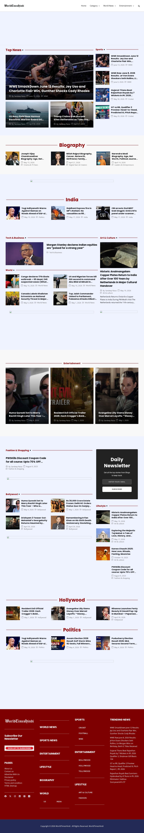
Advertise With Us (12, 774)
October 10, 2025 (121, 557)
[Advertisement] (72, 28)
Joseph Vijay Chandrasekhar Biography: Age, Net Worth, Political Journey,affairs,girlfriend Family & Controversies (34, 160)
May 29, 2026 (119, 116)
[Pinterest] (24, 796)
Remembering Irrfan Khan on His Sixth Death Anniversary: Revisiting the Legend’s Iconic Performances (78, 523)
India (86, 217)
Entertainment (125, 5)
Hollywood (42, 617)
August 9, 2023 (32, 466)
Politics (41, 217)
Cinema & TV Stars (31, 165)
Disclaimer (9, 777)
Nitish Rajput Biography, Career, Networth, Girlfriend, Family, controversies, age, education (79, 159)
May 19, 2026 (29, 217)
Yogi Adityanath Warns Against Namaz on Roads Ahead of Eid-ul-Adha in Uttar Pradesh (34, 212)
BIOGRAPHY (47, 780)
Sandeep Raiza (19, 96)
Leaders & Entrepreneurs (124, 165)
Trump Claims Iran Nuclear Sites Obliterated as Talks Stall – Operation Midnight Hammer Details (71, 121)
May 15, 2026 (29, 162)
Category (94, 5)
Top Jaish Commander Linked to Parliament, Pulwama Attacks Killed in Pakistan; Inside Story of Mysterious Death (82, 299)
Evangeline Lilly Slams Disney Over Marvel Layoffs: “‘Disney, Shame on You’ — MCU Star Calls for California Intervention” (79, 615)
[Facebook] (5, 796)
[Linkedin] (20, 796)
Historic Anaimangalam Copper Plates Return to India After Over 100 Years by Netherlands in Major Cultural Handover (118, 279)
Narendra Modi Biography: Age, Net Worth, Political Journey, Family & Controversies (125, 157)
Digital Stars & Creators (78, 165)
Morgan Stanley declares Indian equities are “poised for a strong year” (72, 246)
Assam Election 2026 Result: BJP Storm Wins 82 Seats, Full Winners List (79, 642)
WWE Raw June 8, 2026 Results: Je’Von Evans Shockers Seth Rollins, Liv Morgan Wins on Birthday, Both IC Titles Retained (124, 78)
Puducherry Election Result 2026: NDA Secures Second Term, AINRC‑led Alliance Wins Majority (124, 643)
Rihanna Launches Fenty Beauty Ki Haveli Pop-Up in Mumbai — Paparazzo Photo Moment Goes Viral (125, 613)
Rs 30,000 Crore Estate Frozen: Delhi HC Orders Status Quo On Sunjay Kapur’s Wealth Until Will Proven (79, 506)
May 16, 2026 (29, 286)
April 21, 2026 (79, 124)
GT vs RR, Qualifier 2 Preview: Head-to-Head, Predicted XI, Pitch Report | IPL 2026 (124, 111)
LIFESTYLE (45, 767)
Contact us (9, 771)
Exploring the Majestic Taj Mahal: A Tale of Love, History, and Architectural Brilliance (124, 534)
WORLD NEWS (48, 727)
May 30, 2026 (119, 99)
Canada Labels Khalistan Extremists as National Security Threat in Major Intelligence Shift (34, 297)
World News (108, 5)
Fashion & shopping (16, 469)
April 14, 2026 (120, 162)
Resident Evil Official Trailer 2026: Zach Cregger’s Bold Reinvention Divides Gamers (70, 416)
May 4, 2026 (28, 303)
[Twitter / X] (10, 796)
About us (8, 768)
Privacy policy (10, 780)
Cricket (131, 99)
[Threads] (29, 796)
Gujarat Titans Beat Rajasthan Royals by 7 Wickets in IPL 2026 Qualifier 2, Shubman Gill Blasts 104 (124, 95)
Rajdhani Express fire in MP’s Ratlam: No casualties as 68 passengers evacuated (79, 212)
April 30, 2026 (34, 124)
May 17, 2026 (74, 217)
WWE (46, 96)
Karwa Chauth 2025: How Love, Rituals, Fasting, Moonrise (122, 551)
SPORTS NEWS (48, 740)
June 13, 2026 (34, 96)
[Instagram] (15, 796)
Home (83, 5)
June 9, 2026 (119, 82)
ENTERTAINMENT (50, 753)
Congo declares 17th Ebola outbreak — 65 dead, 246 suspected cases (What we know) (35, 280)
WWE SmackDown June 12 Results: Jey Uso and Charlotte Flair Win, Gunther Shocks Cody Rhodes (49, 88)
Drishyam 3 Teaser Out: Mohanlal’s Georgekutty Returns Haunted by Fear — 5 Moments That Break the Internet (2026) (34, 524)
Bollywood (41, 510)
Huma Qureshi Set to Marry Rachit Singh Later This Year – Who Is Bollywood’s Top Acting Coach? (26, 417)
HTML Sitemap (10, 786)
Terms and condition (13, 783)
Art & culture (108, 293)
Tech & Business (55, 252)
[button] (99, 5)
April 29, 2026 (74, 526)
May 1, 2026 (76, 303)
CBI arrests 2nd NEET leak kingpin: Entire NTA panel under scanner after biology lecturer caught (124, 213)
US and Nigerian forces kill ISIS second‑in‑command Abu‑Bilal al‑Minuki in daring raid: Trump (83, 280)
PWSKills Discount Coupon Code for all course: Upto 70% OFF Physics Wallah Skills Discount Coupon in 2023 (26, 463)
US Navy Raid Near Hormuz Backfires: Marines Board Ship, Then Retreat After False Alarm (27, 119)
